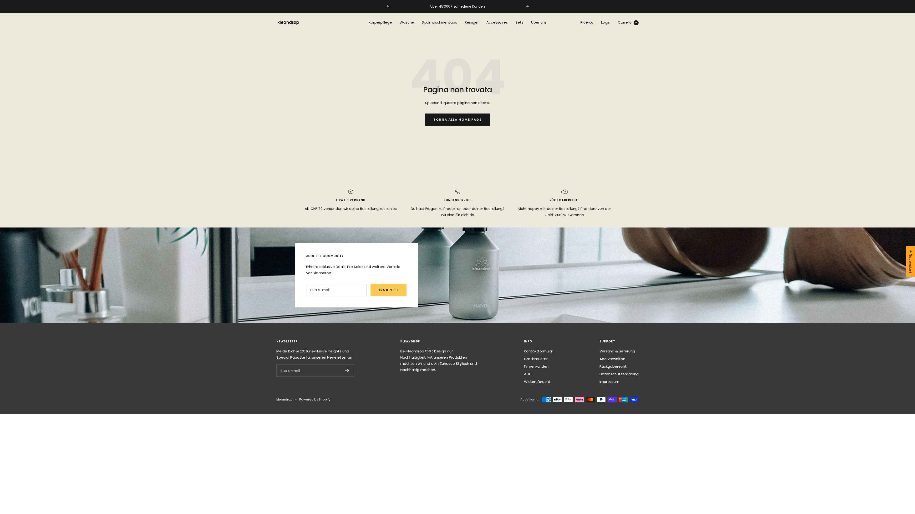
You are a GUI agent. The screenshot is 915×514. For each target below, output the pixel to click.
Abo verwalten (612, 358)
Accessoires (497, 22)
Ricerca (587, 22)
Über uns (539, 22)
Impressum (609, 381)
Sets (519, 22)
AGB (527, 373)
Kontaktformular (538, 351)
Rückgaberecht (613, 366)
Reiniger (472, 22)
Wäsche (407, 22)
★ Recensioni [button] (910, 261)
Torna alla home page (457, 119)
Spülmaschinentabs (439, 22)
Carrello (627, 22)
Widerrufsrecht (537, 381)
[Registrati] (347, 370)
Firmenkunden (536, 366)
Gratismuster (536, 358)
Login (605, 22)
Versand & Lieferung (617, 351)
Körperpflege (380, 22)
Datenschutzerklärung (619, 373)
